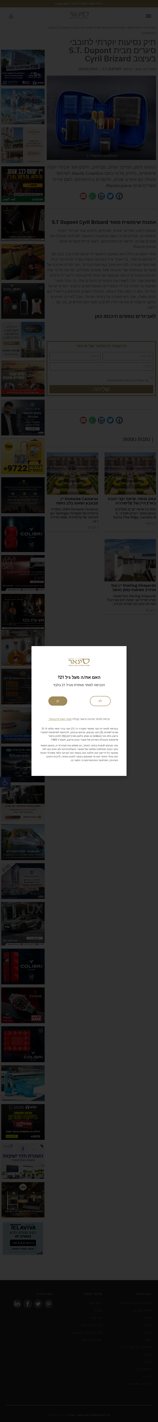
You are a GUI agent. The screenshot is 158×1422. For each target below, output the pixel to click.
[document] (79, 711)
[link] (100, 701)
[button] (79, 719)
